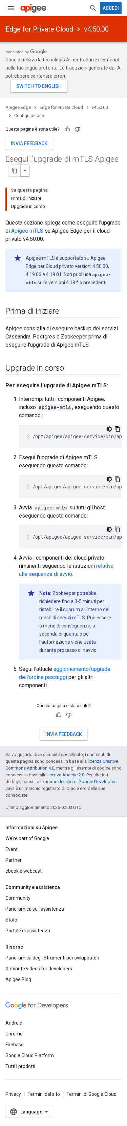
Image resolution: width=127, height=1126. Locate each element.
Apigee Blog (18, 979)
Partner (13, 860)
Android (13, 1023)
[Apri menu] (11, 8)
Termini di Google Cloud (91, 1094)
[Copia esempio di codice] (117, 429)
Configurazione (29, 115)
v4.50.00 (96, 29)
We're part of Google (27, 838)
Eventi (12, 849)
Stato (11, 920)
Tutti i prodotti (20, 1066)
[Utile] (67, 129)
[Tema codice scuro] (109, 429)
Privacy (13, 1094)
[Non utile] (77, 129)
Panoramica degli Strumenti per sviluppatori (52, 957)
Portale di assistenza (27, 930)
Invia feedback (29, 143)
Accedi (111, 8)
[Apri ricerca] (93, 8)
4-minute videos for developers (38, 968)
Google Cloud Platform (29, 1055)
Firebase (14, 1044)
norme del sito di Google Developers (81, 781)
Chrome (14, 1033)
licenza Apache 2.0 (65, 774)
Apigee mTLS (27, 231)
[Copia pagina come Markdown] (14, 170)
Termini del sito (43, 1094)
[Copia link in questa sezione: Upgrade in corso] (71, 369)
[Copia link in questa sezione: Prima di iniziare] (66, 312)
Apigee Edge (18, 107)
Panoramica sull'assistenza (34, 909)
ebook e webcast (23, 871)
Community (17, 898)
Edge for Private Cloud (39, 29)
